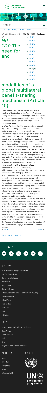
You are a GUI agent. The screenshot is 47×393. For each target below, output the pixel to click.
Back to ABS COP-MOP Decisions (17, 30)
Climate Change (6, 331)
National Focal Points (8, 296)
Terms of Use (5, 362)
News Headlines (6, 304)
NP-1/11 (32, 72)
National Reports (7, 300)
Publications (5, 315)
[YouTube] (5, 253)
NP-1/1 (31, 37)
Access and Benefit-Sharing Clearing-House (15, 270)
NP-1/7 (32, 58)
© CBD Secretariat (7, 373)
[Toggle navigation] (44, 6)
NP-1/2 (32, 41)
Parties (4, 311)
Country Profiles (6, 285)
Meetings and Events (8, 289)
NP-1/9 (32, 65)
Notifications (6, 307)
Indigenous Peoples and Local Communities (14, 345)
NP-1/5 (32, 51)
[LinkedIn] (27, 253)
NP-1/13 (32, 79)
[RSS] (41, 253)
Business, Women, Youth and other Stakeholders (16, 327)
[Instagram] (34, 253)
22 (34, 156)
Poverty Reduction (7, 334)
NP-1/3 (32, 44)
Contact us (5, 358)
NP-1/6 (32, 55)
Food (3, 338)
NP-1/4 (32, 48)
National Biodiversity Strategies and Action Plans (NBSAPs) (20, 293)
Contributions (6, 281)
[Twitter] (20, 253)
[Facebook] (12, 253)
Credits (4, 369)
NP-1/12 (32, 76)
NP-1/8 (32, 62)
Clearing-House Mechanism (10, 278)
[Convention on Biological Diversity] (13, 6)
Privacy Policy (6, 365)
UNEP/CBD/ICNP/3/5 (12, 235)
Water (3, 342)
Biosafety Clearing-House (9, 274)
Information (7, 24)
